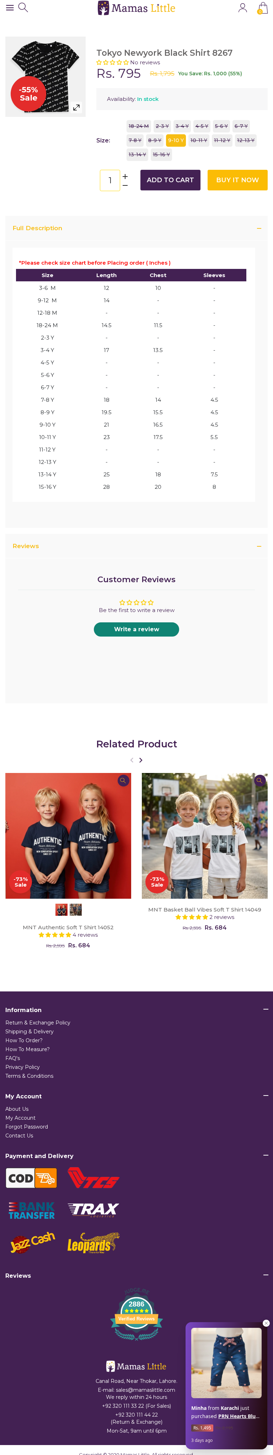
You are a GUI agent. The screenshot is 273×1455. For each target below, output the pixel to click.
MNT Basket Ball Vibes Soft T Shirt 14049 (204, 909)
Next (140, 760)
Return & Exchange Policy (37, 1022)
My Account (20, 1118)
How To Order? (24, 1040)
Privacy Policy (22, 1067)
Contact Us (19, 1135)
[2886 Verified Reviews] (136, 1341)
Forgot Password (26, 1127)
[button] (113, 62)
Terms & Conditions (29, 1076)
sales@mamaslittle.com (145, 1390)
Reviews (25, 546)
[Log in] (242, 7)
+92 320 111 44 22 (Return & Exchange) (136, 1418)
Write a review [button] (136, 629)
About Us (16, 1109)
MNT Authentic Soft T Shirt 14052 (68, 927)
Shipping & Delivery (29, 1031)
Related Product (136, 744)
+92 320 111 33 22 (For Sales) (136, 1406)
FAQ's (12, 1058)
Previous (131, 760)
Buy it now (237, 180)
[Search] (24, 7)
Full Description (37, 228)
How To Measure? (27, 1049)
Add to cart (170, 180)
